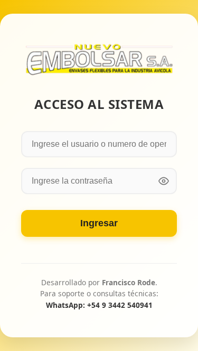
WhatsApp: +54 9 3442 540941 (99, 305)
